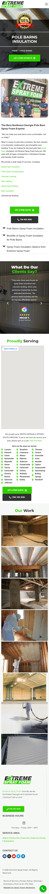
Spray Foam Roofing (9, 186)
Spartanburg (9, 841)
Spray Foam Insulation (10, 167)
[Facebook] (5, 856)
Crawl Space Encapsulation (12, 171)
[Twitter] (18, 856)
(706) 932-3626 (35, 440)
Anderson (34, 838)
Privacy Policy (26, 881)
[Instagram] (9, 856)
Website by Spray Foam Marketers (19, 887)
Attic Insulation (7, 191)
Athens (5, 838)
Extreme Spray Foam (12, 791)
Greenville (25, 838)
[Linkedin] (23, 856)
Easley (42, 838)
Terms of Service (10, 881)
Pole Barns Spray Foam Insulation (25, 228)
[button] (46, 4)
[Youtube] (14, 856)
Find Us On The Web (23, 884)
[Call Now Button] (43, 888)
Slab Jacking (6, 181)
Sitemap (37, 881)
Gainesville (14, 838)
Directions (8, 884)
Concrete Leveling (8, 176)
